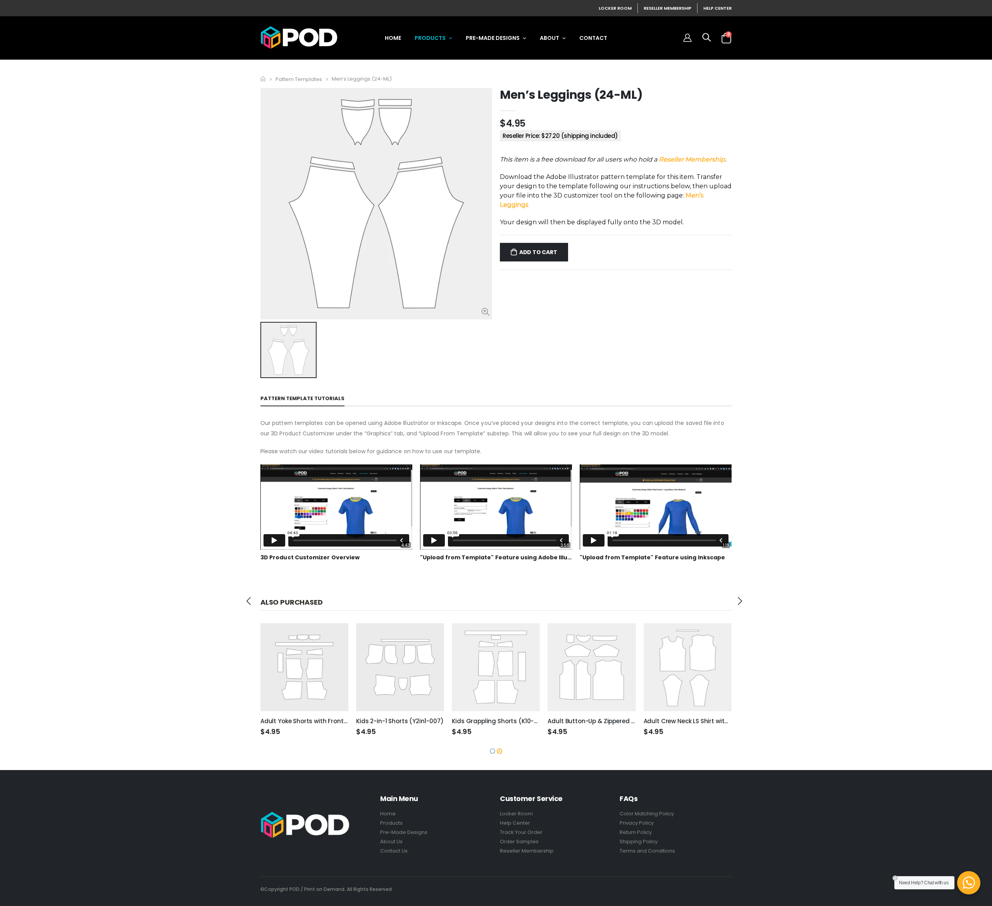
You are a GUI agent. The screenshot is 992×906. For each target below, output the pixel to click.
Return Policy (636, 832)
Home (263, 79)
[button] (492, 751)
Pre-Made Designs (403, 832)
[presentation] (249, 601)
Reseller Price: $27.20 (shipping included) (560, 136)
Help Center (717, 8)
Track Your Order (521, 832)
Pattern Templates (299, 79)
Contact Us (394, 850)
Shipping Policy (639, 841)
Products (391, 823)
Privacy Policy (637, 823)
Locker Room (615, 8)
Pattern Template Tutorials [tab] (302, 398)
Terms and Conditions (647, 850)
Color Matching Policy (647, 813)
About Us (391, 841)
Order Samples (519, 841)
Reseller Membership (667, 8)
